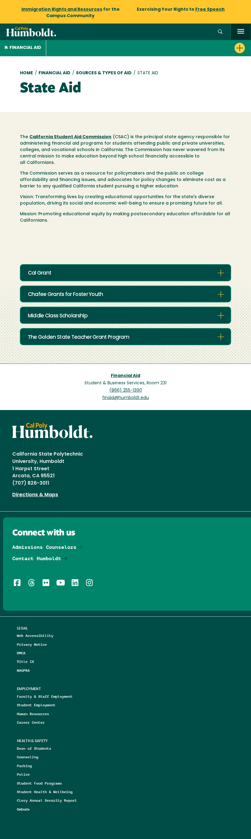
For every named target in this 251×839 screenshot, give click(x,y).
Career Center (31, 722)
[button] (220, 32)
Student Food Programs (39, 783)
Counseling (27, 757)
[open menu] (240, 32)
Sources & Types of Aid (104, 73)
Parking (24, 765)
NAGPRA (23, 670)
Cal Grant (39, 273)
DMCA (21, 653)
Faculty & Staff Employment (45, 696)
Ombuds (23, 809)
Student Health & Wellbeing (45, 791)
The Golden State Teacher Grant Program (78, 337)
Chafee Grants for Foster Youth (65, 294)
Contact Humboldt (36, 558)
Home (26, 73)
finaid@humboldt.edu (125, 398)
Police (23, 774)
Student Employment (36, 705)
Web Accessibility (35, 635)
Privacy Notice (32, 644)
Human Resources (33, 713)
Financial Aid (25, 48)
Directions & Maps (35, 495)
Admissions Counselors (44, 547)
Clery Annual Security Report (47, 800)
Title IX (25, 661)
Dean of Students (34, 748)
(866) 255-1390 (125, 390)
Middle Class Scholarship (58, 316)
